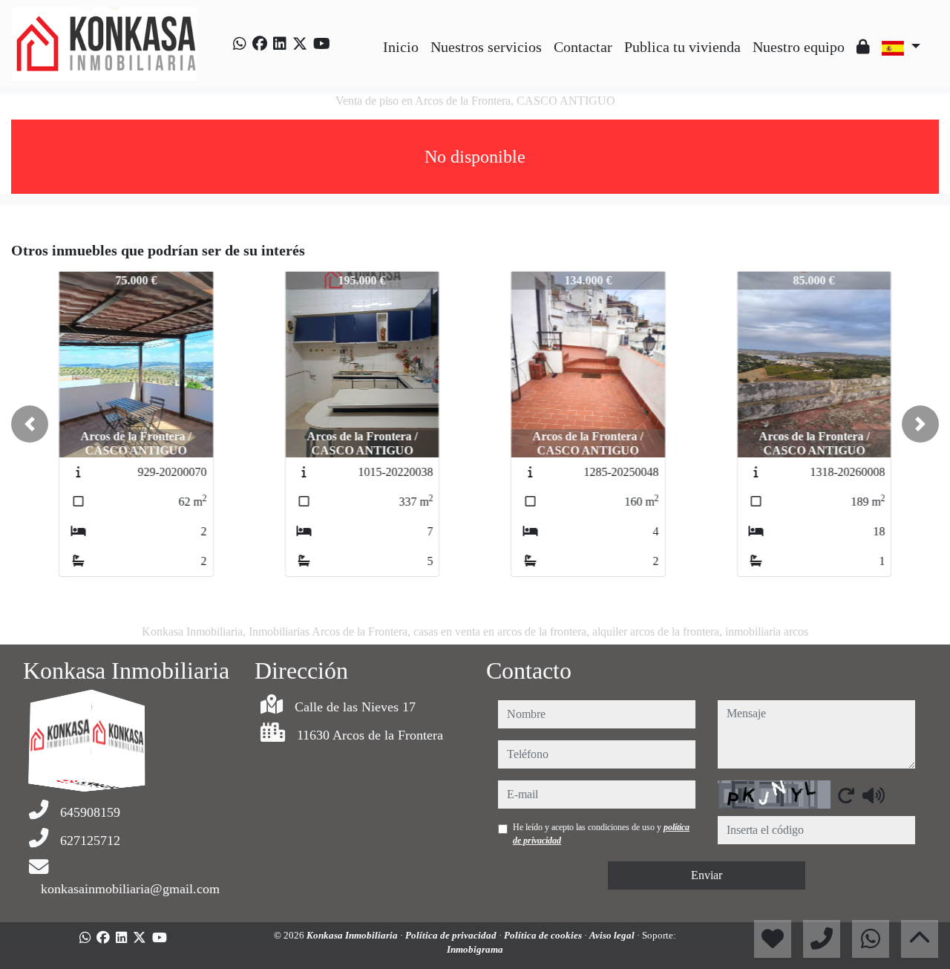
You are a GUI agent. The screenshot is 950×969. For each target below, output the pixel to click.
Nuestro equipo (799, 47)
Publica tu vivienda (682, 47)
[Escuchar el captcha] (873, 795)
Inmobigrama (475, 949)
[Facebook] (259, 44)
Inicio (401, 47)
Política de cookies (544, 935)
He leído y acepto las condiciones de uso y (601, 834)
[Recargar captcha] (846, 795)
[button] (29, 424)
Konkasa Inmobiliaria (353, 935)
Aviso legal (613, 935)
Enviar (706, 875)
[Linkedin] (279, 44)
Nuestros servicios (486, 47)
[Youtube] (321, 44)
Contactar (583, 47)
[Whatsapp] (239, 44)
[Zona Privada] (863, 47)
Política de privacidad (452, 935)
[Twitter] (299, 44)
